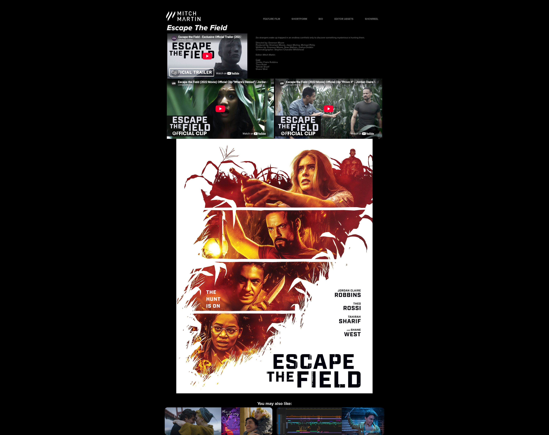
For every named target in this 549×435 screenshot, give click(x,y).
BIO (321, 19)
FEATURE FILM (271, 19)
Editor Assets (343, 19)
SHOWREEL (371, 19)
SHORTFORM (299, 19)
